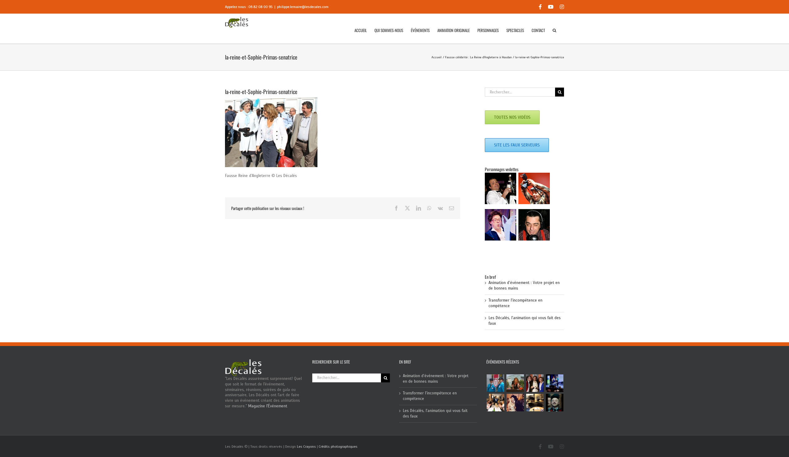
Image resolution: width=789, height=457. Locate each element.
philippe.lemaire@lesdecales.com (303, 7)
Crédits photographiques (338, 446)
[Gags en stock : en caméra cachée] (535, 402)
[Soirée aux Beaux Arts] (535, 383)
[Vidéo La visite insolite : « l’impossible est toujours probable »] (495, 383)
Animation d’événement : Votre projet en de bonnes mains (435, 378)
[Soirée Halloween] (515, 402)
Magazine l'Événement (267, 406)
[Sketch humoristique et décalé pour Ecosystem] (555, 383)
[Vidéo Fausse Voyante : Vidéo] (515, 383)
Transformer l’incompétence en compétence (430, 396)
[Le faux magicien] (495, 402)
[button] (554, 30)
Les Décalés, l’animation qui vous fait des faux (435, 413)
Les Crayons (306, 446)
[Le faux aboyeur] (555, 402)
